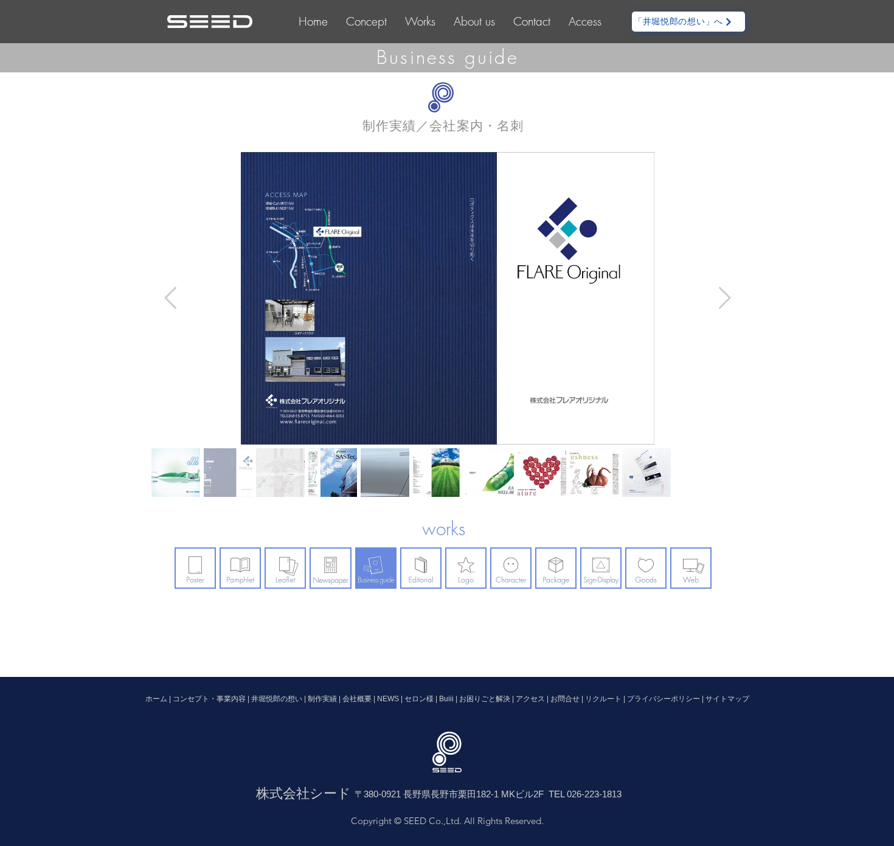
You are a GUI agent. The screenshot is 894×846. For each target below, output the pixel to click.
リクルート (603, 699)
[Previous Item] (171, 298)
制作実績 (323, 699)
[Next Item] (725, 298)
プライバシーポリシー (663, 699)
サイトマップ (727, 699)
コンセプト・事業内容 (210, 699)
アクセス (530, 699)
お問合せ (565, 699)
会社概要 (357, 699)
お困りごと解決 (483, 699)
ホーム (157, 699)
